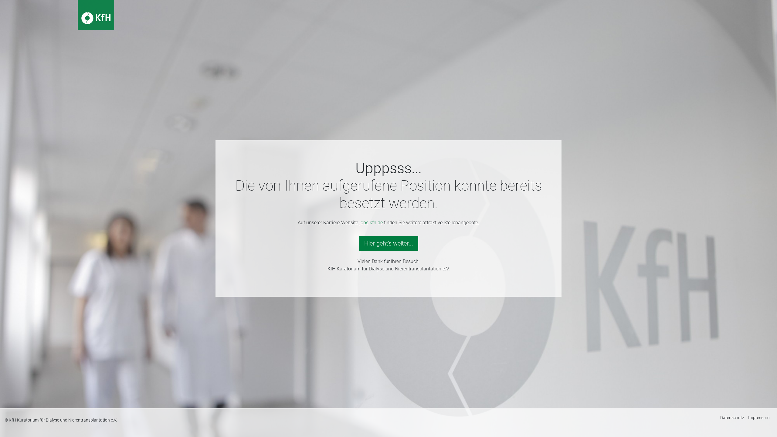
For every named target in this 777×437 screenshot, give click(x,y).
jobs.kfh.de (371, 222)
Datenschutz (732, 417)
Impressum (758, 417)
